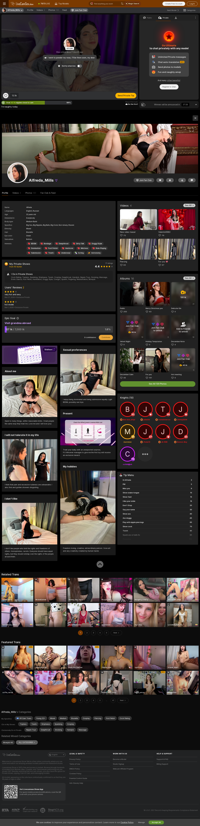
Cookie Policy (127, 822)
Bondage (47, 244)
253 (125, 312)
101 (150, 378)
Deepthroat (64, 244)
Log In (192, 4)
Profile (30, 10)
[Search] (122, 4)
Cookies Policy (75, 774)
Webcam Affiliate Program (123, 769)
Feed (64, 10)
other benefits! (173, 80)
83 (124, 265)
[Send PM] (192, 180)
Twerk (51, 253)
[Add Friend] (182, 180)
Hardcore (69, 248)
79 (163, 235)
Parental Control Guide (78, 778)
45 (124, 378)
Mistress (84, 248)
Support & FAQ (162, 759)
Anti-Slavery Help (76, 783)
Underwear (65, 253)
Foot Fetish (53, 248)
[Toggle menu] (4, 3)
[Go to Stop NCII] (56, 810)
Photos (53, 10)
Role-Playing (101, 248)
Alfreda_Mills (8, 712)
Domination (36, 248)
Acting (81, 253)
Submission (36, 253)
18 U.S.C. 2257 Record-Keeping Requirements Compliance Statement (171, 810)
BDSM (33, 244)
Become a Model (119, 759)
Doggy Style (97, 244)
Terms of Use (74, 764)
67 (163, 265)
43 (150, 312)
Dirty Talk (80, 244)
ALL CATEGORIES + (27, 742)
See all (188, 205)
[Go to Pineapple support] (43, 810)
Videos (40, 10)
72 (124, 235)
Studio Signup (118, 764)
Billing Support (162, 764)
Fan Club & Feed (48, 193)
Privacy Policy (75, 759)
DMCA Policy (74, 769)
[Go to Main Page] (22, 3)
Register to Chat (169, 87)
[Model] (195, 118)
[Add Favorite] (5, 95)
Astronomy (96, 253)
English (55, 755)
